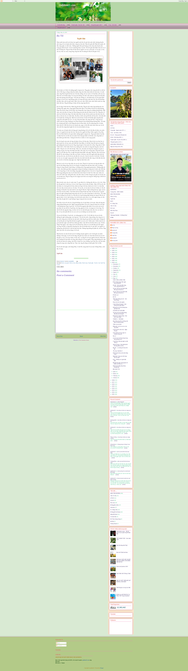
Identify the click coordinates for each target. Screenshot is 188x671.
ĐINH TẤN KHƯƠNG (115, 194)
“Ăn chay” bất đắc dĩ (117, 351)
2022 (113, 256)
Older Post (103, 336)
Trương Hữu (115, 232)
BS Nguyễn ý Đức (114, 505)
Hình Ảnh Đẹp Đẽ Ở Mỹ (121, 545)
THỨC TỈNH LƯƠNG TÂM (119, 280)
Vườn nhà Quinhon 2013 (122, 566)
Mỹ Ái (111, 201)
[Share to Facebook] (61, 266)
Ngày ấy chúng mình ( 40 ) (116, 146)
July (114, 274)
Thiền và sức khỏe (117, 324)
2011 (113, 394)
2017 (113, 382)
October (115, 268)
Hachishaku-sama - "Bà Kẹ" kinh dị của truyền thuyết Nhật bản (123, 532)
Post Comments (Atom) (84, 340)
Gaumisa (112, 507)
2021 (113, 258)
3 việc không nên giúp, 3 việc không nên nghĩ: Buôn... (119, 305)
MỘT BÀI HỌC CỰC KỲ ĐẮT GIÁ (119, 154)
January (115, 377)
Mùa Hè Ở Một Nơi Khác (122, 552)
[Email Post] (77, 261)
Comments (59, 645)
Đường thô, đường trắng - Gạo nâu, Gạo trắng (120, 316)
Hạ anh (112, 212)
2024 (113, 252)
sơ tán (74, 262)
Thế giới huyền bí (61, 27)
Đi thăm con (115, 294)
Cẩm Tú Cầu (113, 205)
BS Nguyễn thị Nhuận (115, 512)
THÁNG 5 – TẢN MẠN (118, 319)
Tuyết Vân (102, 262)
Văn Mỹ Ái (114, 238)
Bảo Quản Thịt (116, 369)
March (114, 373)
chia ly (70, 262)
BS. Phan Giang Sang (115, 519)
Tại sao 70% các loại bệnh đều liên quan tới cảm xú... (120, 289)
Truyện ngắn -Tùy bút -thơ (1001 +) (118, 139)
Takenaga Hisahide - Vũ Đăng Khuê (118, 215)
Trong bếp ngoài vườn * (96, 25)
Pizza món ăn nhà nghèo (118, 302)
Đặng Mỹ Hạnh (113, 514)
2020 (113, 260)
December (115, 264)
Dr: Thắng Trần (114, 203)
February (115, 375)
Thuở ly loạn (84, 262)
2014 (113, 388)
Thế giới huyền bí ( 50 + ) (116, 142)
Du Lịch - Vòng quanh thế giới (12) (118, 134)
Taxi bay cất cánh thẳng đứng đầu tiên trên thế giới (120, 313)
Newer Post (60, 336)
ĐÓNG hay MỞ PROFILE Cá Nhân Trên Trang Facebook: (123, 595)
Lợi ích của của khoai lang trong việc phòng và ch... (120, 338)
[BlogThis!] (58, 266)
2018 (113, 380)
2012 (113, 392)
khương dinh (113, 420)
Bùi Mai (112, 521)
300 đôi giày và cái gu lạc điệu (123, 587)
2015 (113, 386)
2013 (113, 390)
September (116, 270)
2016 (113, 384)
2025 (113, 250)
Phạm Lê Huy (113, 196)
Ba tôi (63, 262)
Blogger (101, 668)
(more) (114, 406)
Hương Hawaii (113, 523)
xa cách (58, 264)
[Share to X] (60, 266)
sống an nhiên (78, 262)
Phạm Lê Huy (115, 227)
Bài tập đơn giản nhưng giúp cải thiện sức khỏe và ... (120, 363)
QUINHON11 (113, 189)
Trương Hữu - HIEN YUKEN (116, 191)
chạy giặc (67, 262)
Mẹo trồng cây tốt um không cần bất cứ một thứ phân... (120, 321)
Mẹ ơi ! (114, 336)
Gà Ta (113, 225)
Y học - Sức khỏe (112, 25)
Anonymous (113, 401)
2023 (113, 254)
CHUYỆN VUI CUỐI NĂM (119, 310)
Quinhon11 (62, 261)
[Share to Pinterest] (63, 266)
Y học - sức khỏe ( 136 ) (116, 132)
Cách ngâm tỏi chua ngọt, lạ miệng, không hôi (119, 333)
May (114, 278)
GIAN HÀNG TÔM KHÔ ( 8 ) (116, 144)
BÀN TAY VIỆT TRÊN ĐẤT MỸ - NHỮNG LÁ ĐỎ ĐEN (123, 581)
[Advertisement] (81, 321)
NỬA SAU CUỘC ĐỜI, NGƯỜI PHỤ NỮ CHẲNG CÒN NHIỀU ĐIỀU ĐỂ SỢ (123, 561)
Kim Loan (112, 208)
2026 (113, 248)
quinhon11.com (85, 660)
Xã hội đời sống (61, 25)
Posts (58, 643)
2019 (113, 262)
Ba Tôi (114, 296)
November (115, 266)
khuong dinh (115, 240)
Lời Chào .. (112, 128)
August (115, 272)
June (114, 276)
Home (81, 336)
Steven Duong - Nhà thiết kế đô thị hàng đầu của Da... (120, 345)
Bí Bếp (111, 217)
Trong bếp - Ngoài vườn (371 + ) (117, 130)
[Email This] (57, 266)
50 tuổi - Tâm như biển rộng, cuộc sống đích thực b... (119, 286)
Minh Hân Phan (114, 210)
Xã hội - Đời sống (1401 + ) (116, 137)
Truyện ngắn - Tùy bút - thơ (77, 25)
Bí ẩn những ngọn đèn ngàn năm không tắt (119, 282)
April (114, 371)
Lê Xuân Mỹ (113, 516)
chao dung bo (121, 401)
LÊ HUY (112, 498)
